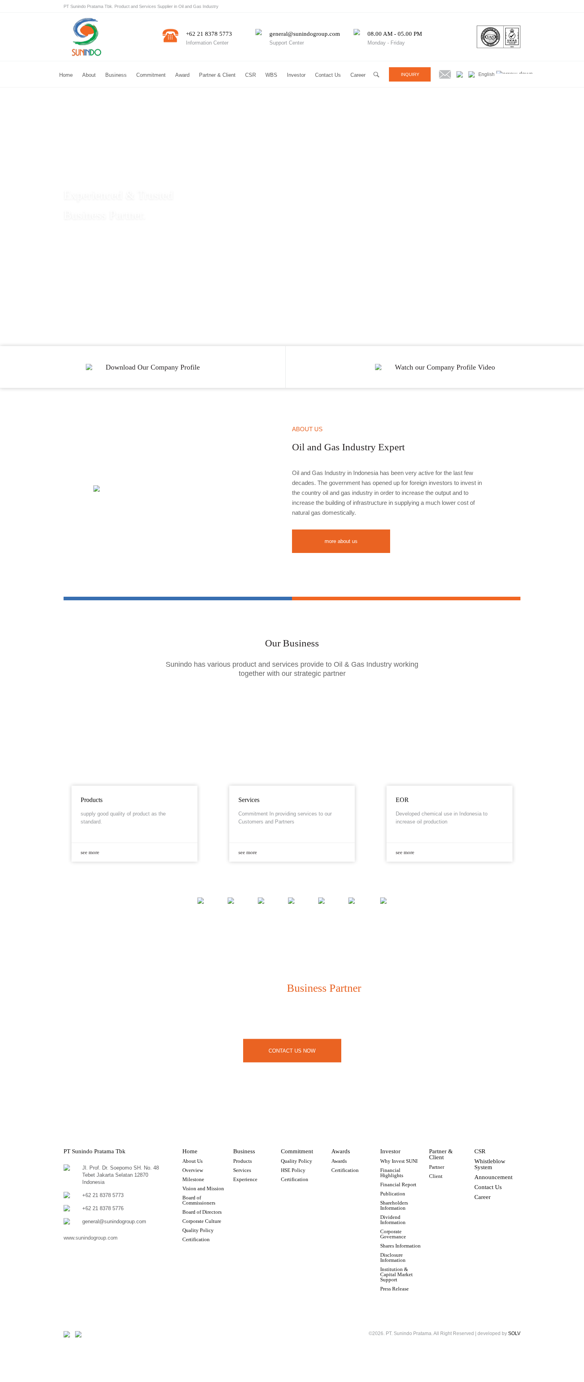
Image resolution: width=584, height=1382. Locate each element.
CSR (250, 75)
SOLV (514, 1333)
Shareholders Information (394, 1205)
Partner (436, 1167)
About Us (192, 1161)
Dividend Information (393, 1219)
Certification (196, 1239)
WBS (271, 75)
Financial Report (398, 1184)
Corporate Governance (393, 1234)
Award (182, 75)
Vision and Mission (203, 1188)
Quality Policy (198, 1230)
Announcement (493, 1177)
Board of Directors (202, 1212)
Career (357, 75)
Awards (340, 1151)
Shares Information (400, 1246)
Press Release (394, 1289)
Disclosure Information (393, 1257)
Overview (192, 1170)
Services (242, 1170)
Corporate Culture (201, 1221)
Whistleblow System (489, 1164)
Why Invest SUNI (399, 1161)
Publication (392, 1194)
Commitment (151, 75)
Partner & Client (217, 75)
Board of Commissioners (198, 1200)
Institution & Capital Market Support (396, 1274)
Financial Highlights (391, 1172)
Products (242, 1161)
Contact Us (328, 75)
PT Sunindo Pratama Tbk (95, 1151)
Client (436, 1176)
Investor (296, 75)
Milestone (193, 1179)
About (89, 75)
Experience (245, 1179)
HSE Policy (293, 1170)
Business (116, 75)
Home (66, 75)
